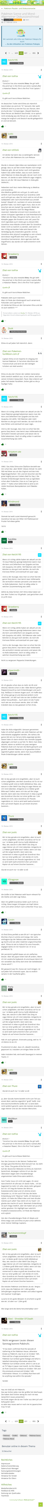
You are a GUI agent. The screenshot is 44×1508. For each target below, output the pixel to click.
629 (16, 53)
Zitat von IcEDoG (10, 149)
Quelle (5, 93)
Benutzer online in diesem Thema (18, 1446)
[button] (41, 3)
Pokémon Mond (8, 1439)
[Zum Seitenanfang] (40, 1504)
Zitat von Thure (9, 1086)
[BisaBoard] (5, 3)
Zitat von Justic (9, 832)
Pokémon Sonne (35, 1436)
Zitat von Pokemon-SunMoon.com (12, 352)
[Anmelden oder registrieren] (35, 3)
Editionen (23, 1436)
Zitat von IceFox (10, 76)
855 (34, 53)
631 (26, 53)
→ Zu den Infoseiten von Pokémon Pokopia (22, 44)
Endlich (15, 1436)
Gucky (23, 313)
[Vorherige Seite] (6, 53)
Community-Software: (22, 1500)
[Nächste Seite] (38, 53)
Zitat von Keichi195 (11, 554)
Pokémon (6, 1436)
